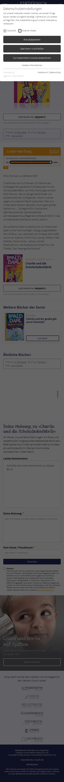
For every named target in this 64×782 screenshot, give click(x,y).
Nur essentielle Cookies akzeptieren (32, 57)
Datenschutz (55, 72)
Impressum (43, 72)
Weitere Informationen (32, 65)
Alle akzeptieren (32, 39)
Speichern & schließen (32, 48)
